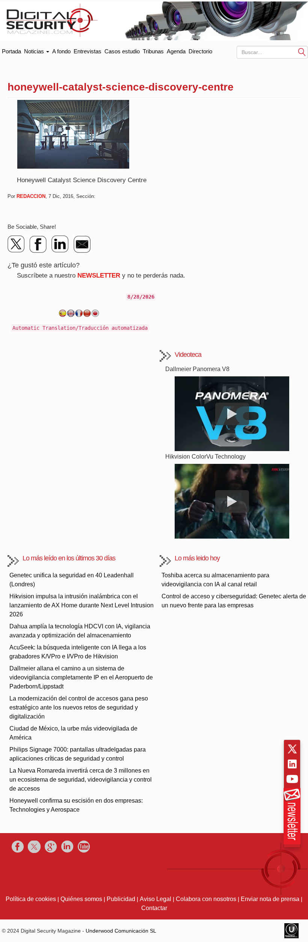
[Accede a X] (292, 749)
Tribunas (153, 51)
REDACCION (31, 196)
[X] (17, 244)
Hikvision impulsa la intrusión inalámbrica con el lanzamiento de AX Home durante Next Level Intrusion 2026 (81, 605)
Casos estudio (122, 51)
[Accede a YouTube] (292, 779)
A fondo (61, 51)
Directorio (200, 51)
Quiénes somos (81, 899)
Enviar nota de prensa (270, 899)
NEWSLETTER (98, 275)
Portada (11, 49)
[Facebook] (38, 244)
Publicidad (121, 899)
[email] (82, 244)
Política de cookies (31, 899)
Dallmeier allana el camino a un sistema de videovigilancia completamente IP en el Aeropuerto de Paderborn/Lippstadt (81, 677)
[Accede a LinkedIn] (292, 764)
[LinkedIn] (60, 244)
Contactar (154, 908)
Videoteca (188, 354)
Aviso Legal (155, 899)
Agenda (176, 51)
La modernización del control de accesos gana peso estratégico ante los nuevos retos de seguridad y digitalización (78, 707)
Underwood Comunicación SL (121, 931)
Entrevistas (87, 51)
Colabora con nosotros (206, 899)
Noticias (34, 51)
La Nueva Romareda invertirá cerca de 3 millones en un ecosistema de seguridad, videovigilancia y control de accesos (80, 779)
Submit (302, 51)
